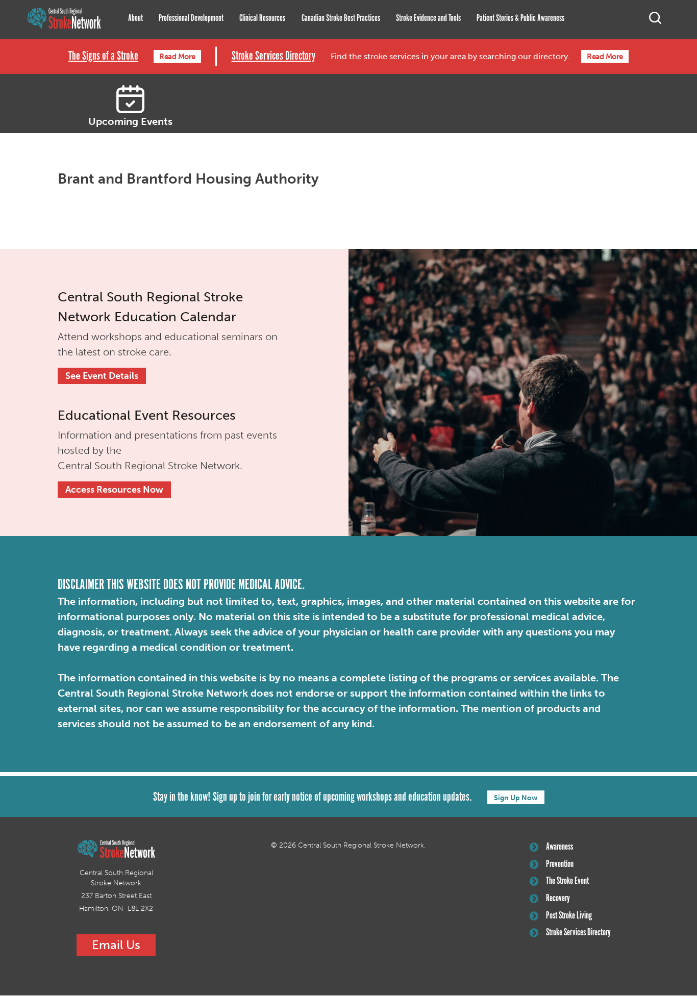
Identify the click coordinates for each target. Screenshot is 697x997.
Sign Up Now (516, 798)
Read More (177, 56)
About (135, 18)
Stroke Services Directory (273, 56)
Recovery (558, 898)
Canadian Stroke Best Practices (341, 18)
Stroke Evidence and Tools (428, 18)
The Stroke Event (567, 881)
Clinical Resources (262, 18)
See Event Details (101, 375)
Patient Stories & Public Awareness (520, 18)
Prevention (560, 864)
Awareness (559, 847)
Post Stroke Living (569, 916)
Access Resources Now (114, 489)
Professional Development (191, 18)
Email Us (116, 944)
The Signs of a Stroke (103, 56)
